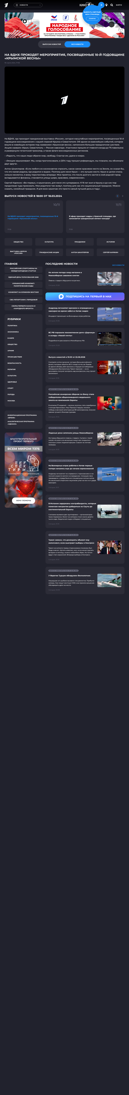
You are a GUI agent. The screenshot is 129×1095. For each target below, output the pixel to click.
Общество (18, 242)
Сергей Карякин (110, 252)
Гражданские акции (49, 252)
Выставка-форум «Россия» (18, 252)
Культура (49, 242)
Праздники (80, 242)
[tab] (51, 44)
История (111, 242)
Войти (119, 5)
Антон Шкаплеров (80, 252)
